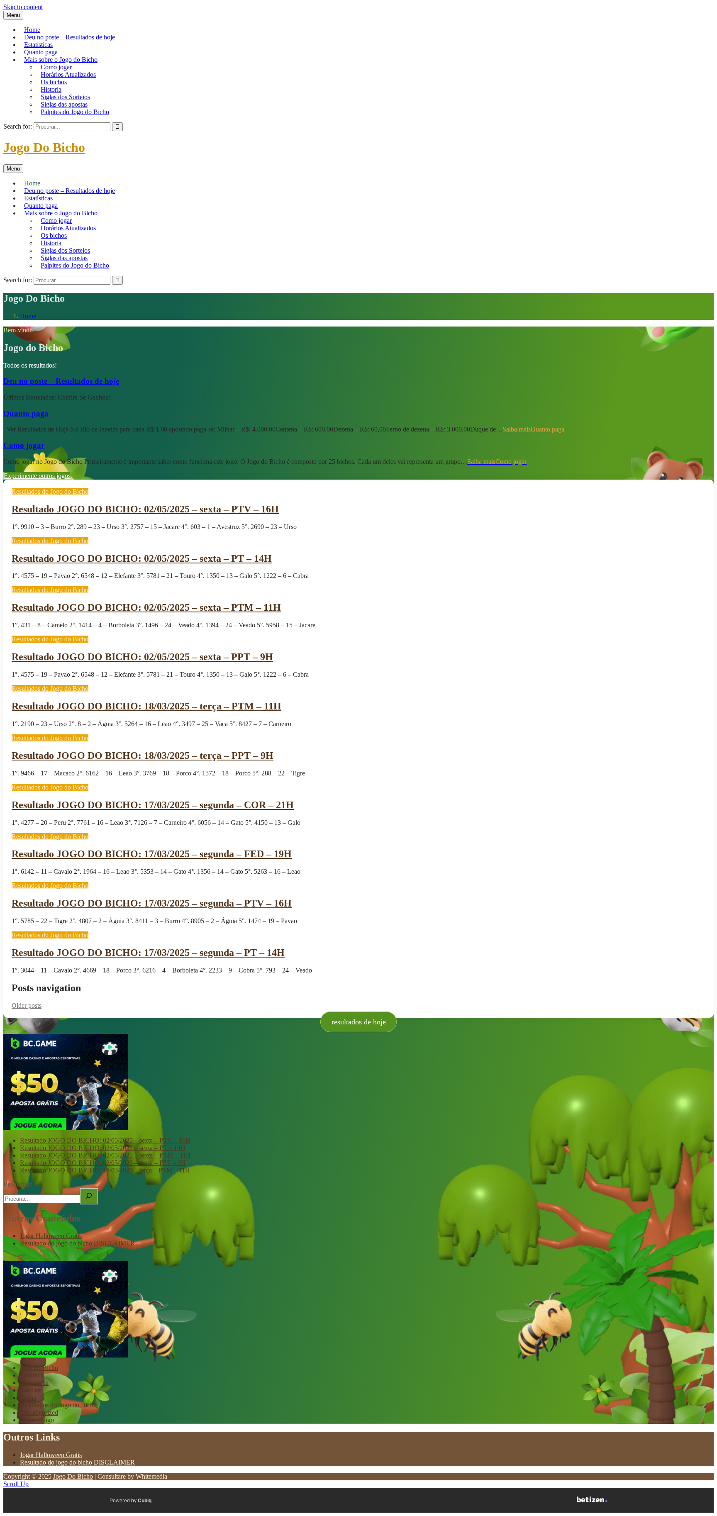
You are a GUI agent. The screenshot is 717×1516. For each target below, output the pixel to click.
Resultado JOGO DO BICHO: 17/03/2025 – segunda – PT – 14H (148, 952)
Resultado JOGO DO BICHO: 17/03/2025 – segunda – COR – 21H (153, 804)
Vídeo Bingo (37, 1419)
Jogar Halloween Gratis (51, 1235)
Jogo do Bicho (39, 1367)
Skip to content (23, 6)
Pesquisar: (18, 1184)
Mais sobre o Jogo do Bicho (61, 59)
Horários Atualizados (68, 74)
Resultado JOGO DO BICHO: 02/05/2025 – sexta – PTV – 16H (145, 509)
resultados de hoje (359, 1022)
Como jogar (56, 67)
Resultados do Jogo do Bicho (50, 491)
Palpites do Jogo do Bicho (75, 111)
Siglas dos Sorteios (65, 96)
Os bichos (54, 81)
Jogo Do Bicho (44, 147)
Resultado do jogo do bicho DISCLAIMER (77, 1243)
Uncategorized (39, 1412)
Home (32, 29)
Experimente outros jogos (37, 475)
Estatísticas (38, 44)
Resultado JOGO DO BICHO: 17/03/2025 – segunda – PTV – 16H (152, 903)
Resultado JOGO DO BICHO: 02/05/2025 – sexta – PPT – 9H (142, 656)
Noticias (30, 1390)
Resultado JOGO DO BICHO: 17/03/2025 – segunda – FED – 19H (152, 853)
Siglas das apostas (64, 104)
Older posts (26, 1005)
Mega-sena (34, 1382)
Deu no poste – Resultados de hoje (69, 37)
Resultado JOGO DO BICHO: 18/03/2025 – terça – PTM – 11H (146, 706)
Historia (51, 89)
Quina (28, 1397)
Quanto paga (41, 52)
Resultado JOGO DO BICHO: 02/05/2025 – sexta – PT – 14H (142, 558)
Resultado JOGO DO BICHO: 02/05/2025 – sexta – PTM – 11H (146, 607)
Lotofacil (32, 1375)
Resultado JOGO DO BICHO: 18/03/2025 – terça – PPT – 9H (142, 755)
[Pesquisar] (89, 1196)
